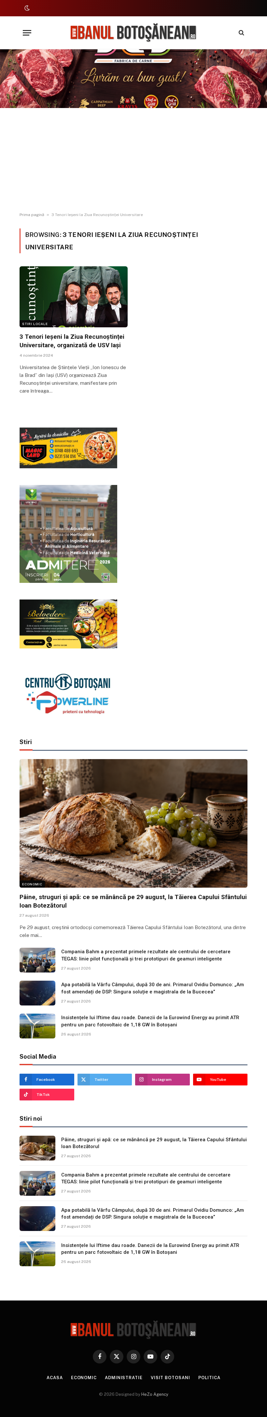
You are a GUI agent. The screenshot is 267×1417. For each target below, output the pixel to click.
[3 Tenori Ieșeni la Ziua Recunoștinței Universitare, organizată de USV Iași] (74, 296)
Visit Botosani (170, 1377)
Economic (32, 884)
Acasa (55, 1377)
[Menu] (27, 32)
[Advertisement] (133, 160)
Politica (209, 1377)
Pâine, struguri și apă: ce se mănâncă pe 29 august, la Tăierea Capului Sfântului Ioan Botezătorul (133, 901)
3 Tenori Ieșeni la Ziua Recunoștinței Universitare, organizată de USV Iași (72, 341)
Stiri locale (35, 324)
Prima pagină (32, 214)
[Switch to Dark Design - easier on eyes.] (26, 8)
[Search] (240, 32)
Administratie (124, 1377)
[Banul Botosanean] (133, 33)
